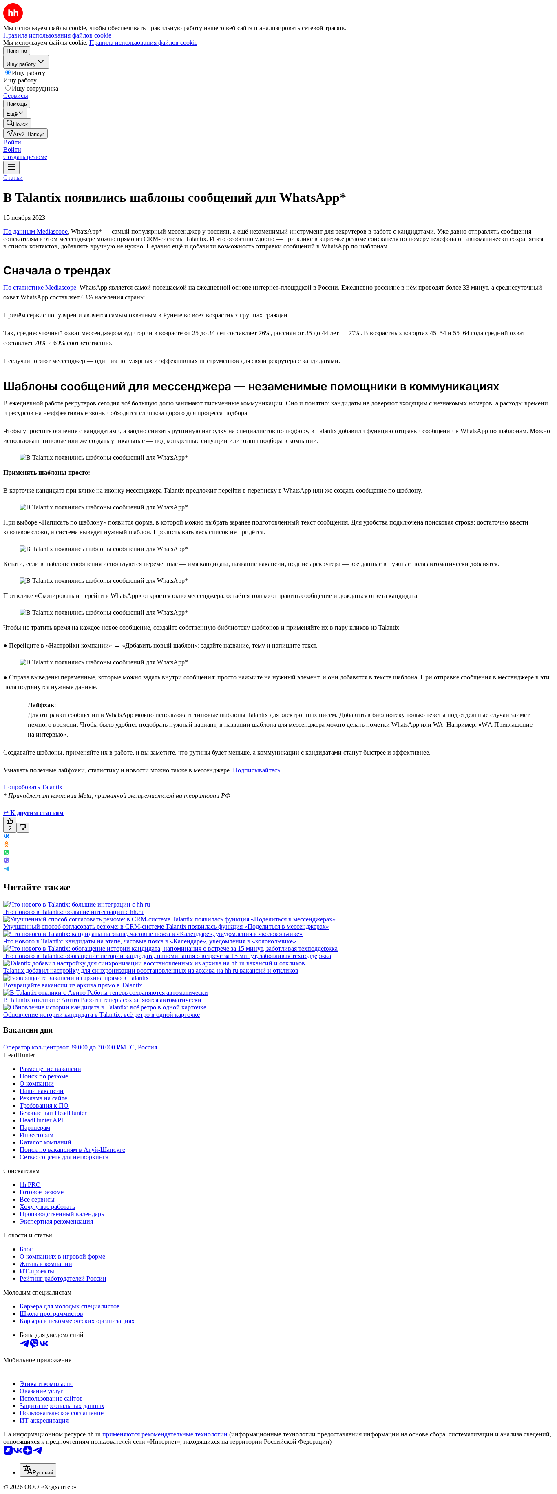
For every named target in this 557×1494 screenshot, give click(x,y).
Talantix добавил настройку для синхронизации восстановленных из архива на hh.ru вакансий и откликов (150, 970)
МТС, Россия (138, 1047)
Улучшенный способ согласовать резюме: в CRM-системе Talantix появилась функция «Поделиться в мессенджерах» (166, 926)
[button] (12, 142)
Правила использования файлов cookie (143, 42)
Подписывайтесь (256, 770)
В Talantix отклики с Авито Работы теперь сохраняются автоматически (102, 999)
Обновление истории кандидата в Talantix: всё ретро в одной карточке (101, 1014)
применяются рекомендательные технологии (165, 1434)
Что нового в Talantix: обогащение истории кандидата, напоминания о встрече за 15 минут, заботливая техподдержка (167, 955)
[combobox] (38, 1470)
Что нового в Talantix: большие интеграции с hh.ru (73, 911)
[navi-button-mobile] (11, 167)
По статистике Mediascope (39, 287)
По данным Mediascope (35, 231)
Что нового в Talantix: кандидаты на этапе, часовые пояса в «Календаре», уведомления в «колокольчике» (149, 941)
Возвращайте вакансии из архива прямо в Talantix (72, 985)
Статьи (13, 177)
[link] (17, 123)
